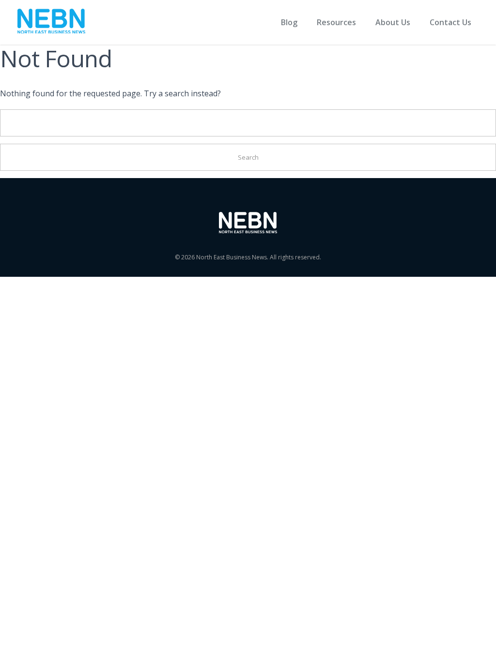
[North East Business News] (51, 22)
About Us (392, 22)
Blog (289, 22)
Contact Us (450, 22)
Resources (336, 22)
